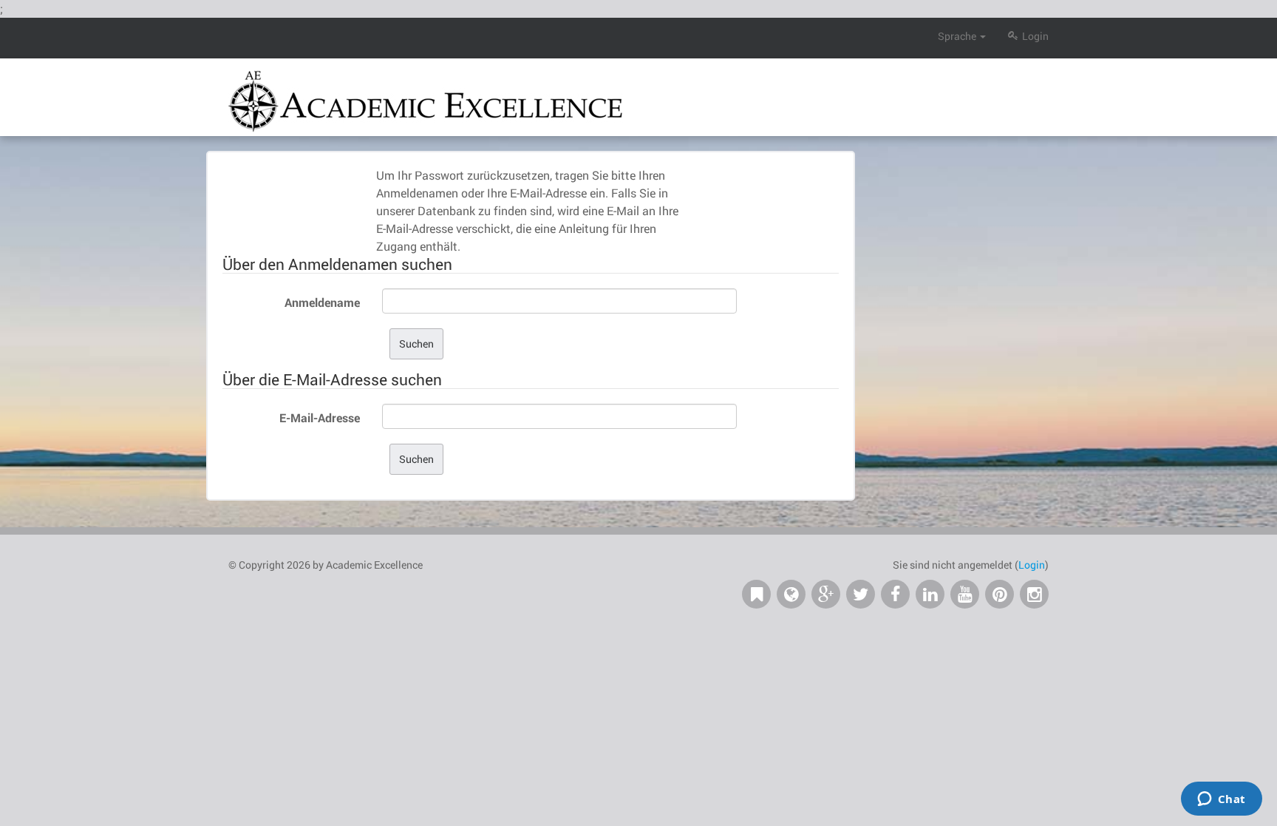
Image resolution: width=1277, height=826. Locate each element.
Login (1035, 36)
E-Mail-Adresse (319, 417)
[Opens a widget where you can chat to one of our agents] (1221, 800)
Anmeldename (322, 302)
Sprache (957, 36)
